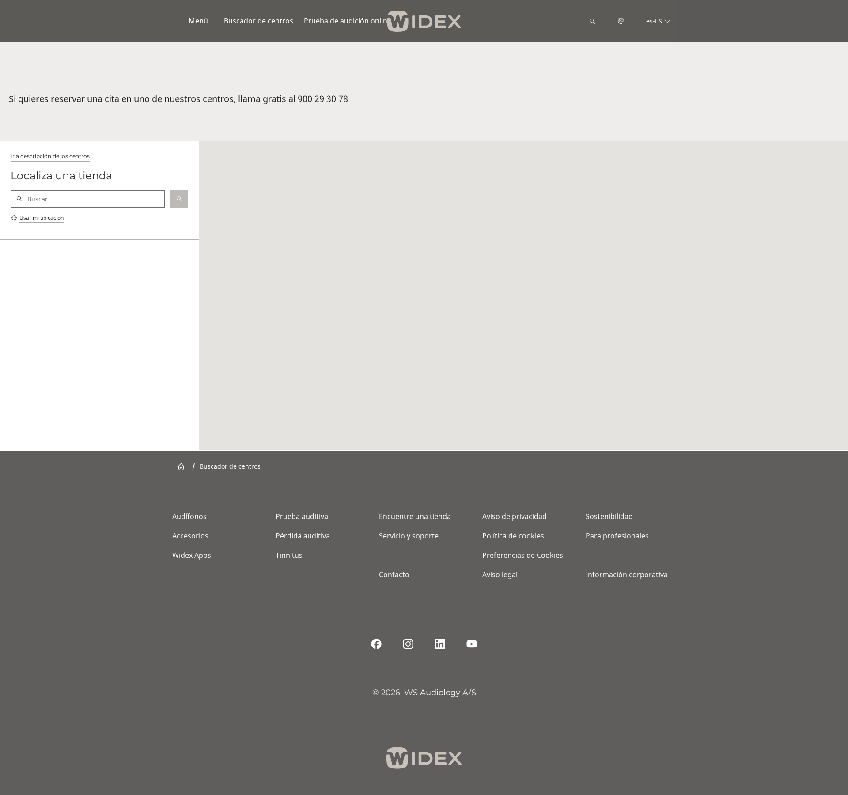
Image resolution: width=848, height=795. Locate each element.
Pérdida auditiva (303, 536)
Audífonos (189, 516)
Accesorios (190, 536)
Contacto (394, 574)
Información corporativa (627, 574)
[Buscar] (592, 21)
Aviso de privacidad (514, 516)
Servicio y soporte (409, 536)
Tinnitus (289, 555)
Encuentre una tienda (415, 516)
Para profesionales (617, 536)
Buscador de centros (258, 21)
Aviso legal (500, 574)
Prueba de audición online (347, 21)
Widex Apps (191, 555)
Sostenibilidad (609, 516)
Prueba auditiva (302, 516)
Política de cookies (513, 536)
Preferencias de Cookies (522, 555)
